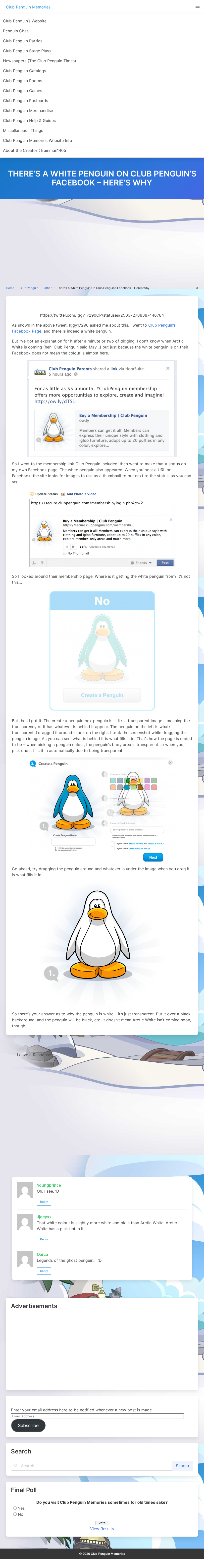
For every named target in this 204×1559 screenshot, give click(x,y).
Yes (21, 1508)
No (20, 1514)
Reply (44, 1202)
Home (10, 288)
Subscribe (28, 1425)
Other (47, 288)
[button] (197, 6)
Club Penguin (29, 288)
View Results (102, 1528)
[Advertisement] (102, 236)
